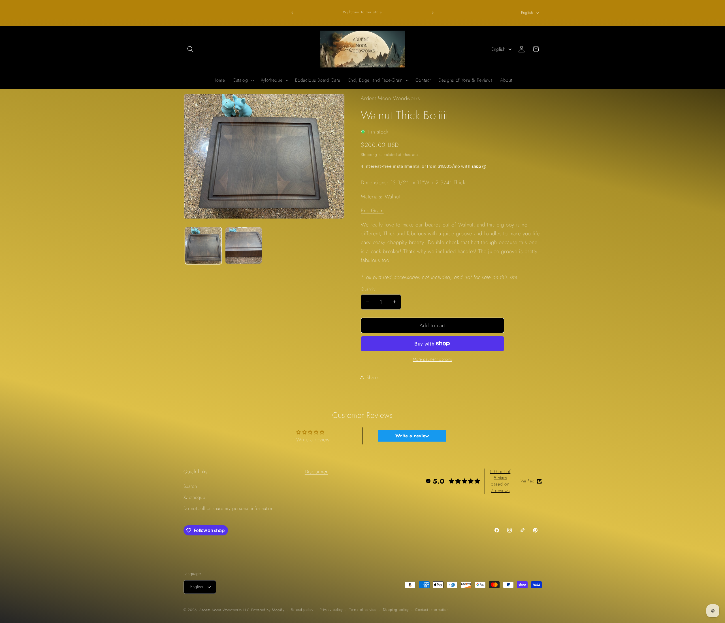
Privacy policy (331, 609)
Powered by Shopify (267, 610)
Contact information (431, 609)
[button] (191, 49)
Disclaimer (316, 471)
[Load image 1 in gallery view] (203, 245)
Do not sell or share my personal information (229, 508)
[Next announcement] (433, 13)
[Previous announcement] (292, 13)
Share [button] (372, 377)
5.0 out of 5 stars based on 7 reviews (500, 481)
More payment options (433, 359)
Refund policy (302, 609)
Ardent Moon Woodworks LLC (224, 610)
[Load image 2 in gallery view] (243, 245)
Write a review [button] (412, 436)
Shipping (369, 154)
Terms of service (362, 609)
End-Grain (372, 210)
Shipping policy (396, 609)
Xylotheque (194, 497)
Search (190, 486)
